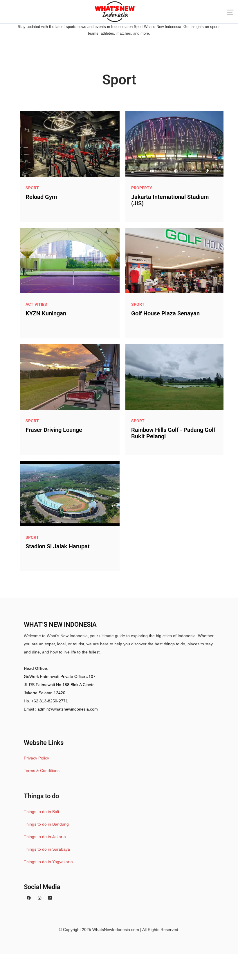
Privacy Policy (36, 758)
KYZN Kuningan (46, 313)
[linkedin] (50, 898)
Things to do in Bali (41, 811)
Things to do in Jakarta (45, 836)
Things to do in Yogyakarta (48, 861)
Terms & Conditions (41, 770)
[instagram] (39, 898)
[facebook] (29, 898)
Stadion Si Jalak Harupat (58, 546)
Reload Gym (41, 196)
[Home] (114, 11)
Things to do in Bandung (46, 824)
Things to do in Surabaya (47, 849)
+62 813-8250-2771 (49, 701)
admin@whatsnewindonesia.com (67, 709)
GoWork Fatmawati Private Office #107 (59, 676)
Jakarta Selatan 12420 (44, 692)
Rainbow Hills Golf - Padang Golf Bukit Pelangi (173, 433)
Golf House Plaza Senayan (165, 313)
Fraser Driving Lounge (54, 429)
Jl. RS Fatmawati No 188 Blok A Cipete (59, 684)
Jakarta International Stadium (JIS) (170, 200)
